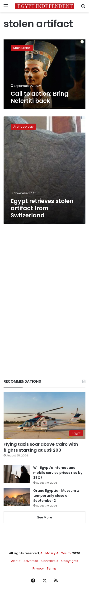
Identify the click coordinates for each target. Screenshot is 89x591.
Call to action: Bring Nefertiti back (39, 97)
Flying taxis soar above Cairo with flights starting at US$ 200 (41, 447)
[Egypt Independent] (44, 6)
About (15, 561)
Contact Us (49, 561)
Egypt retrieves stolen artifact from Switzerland (42, 208)
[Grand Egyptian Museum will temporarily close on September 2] (17, 497)
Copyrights (69, 561)
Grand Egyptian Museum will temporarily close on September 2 (57, 495)
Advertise (30, 561)
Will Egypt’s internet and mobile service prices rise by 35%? (57, 472)
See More (44, 517)
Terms (51, 568)
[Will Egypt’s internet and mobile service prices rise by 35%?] (17, 474)
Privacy (38, 568)
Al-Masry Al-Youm (55, 553)
